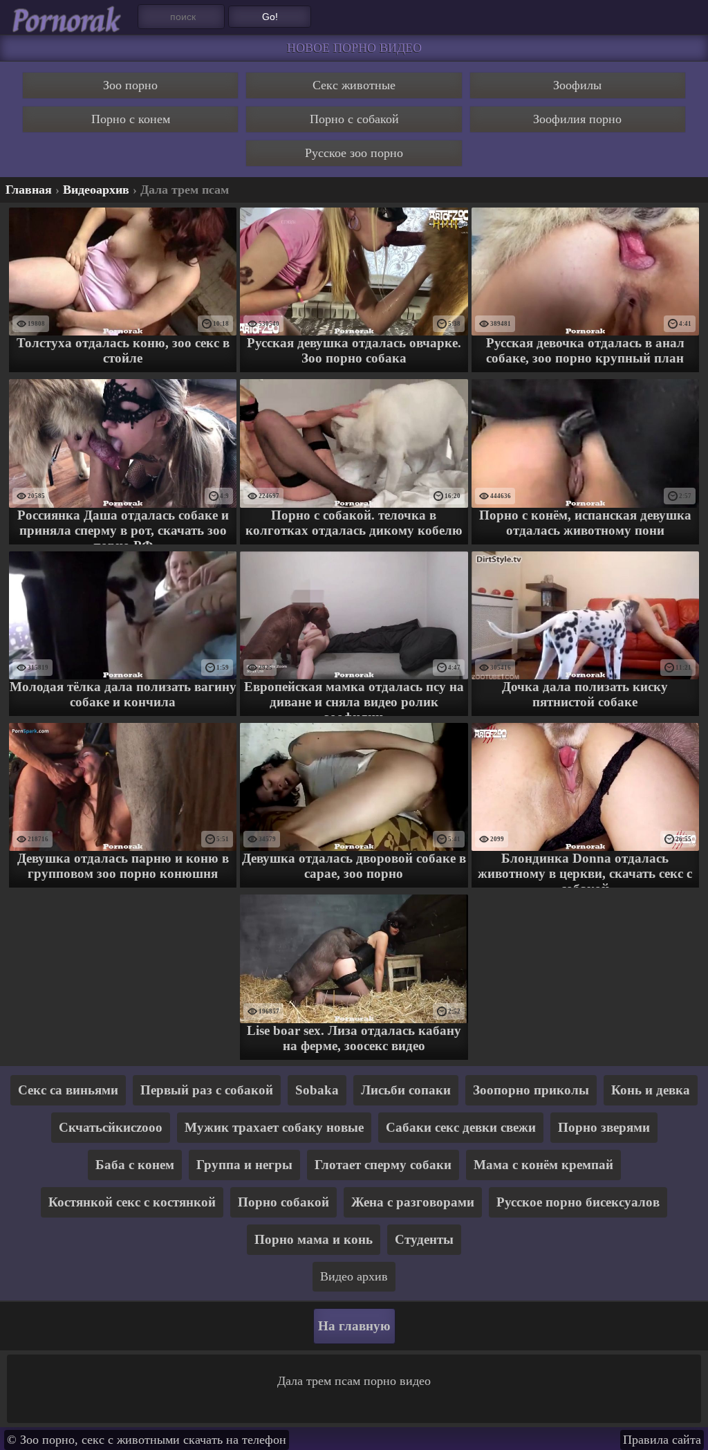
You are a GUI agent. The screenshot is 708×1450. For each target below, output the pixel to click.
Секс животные (354, 85)
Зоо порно (130, 85)
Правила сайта (662, 1440)
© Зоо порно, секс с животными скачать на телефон (146, 1440)
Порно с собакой (354, 119)
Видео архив (354, 1276)
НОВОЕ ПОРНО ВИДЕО (354, 48)
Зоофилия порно (577, 119)
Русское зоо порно (354, 153)
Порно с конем (130, 119)
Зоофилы (577, 85)
